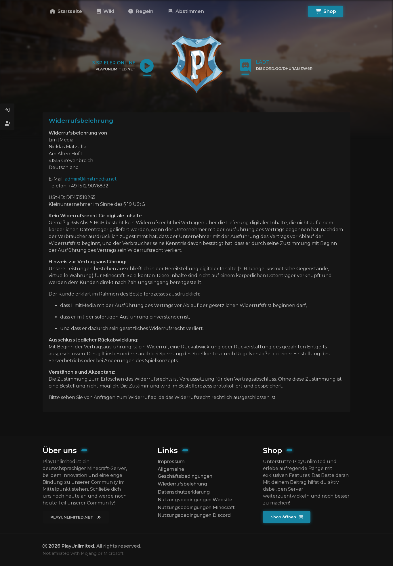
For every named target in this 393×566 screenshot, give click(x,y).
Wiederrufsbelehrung (182, 484)
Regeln (143, 11)
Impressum (171, 461)
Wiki (108, 11)
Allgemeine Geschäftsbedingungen (185, 473)
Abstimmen (189, 11)
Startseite (69, 11)
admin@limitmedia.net (91, 179)
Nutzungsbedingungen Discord (194, 515)
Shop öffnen (284, 517)
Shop (329, 11)
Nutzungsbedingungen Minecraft (196, 507)
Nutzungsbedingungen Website (195, 499)
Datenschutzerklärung (184, 492)
